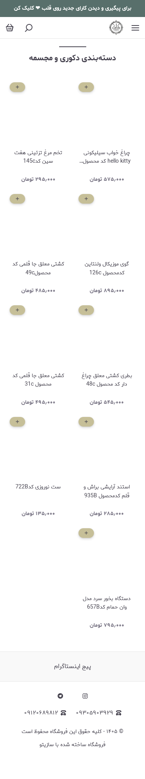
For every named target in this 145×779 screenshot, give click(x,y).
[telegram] (60, 696)
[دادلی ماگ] (116, 27)
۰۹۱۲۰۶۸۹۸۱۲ (41, 713)
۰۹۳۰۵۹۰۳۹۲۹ (94, 713)
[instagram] (85, 696)
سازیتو (46, 744)
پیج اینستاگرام (72, 666)
